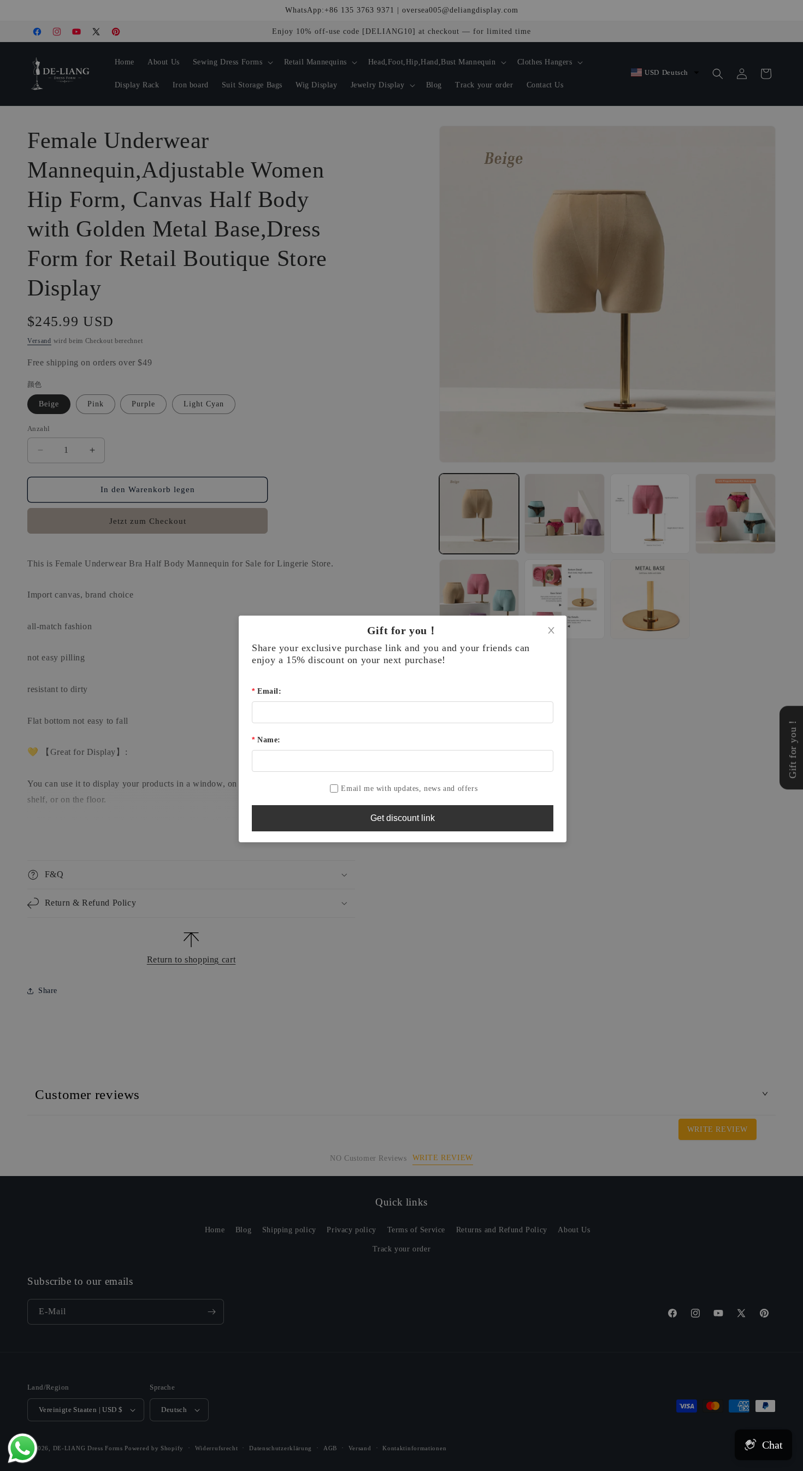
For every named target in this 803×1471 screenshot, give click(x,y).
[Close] (551, 631)
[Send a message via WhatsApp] (22, 1448)
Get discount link (402, 818)
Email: (269, 691)
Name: (269, 740)
